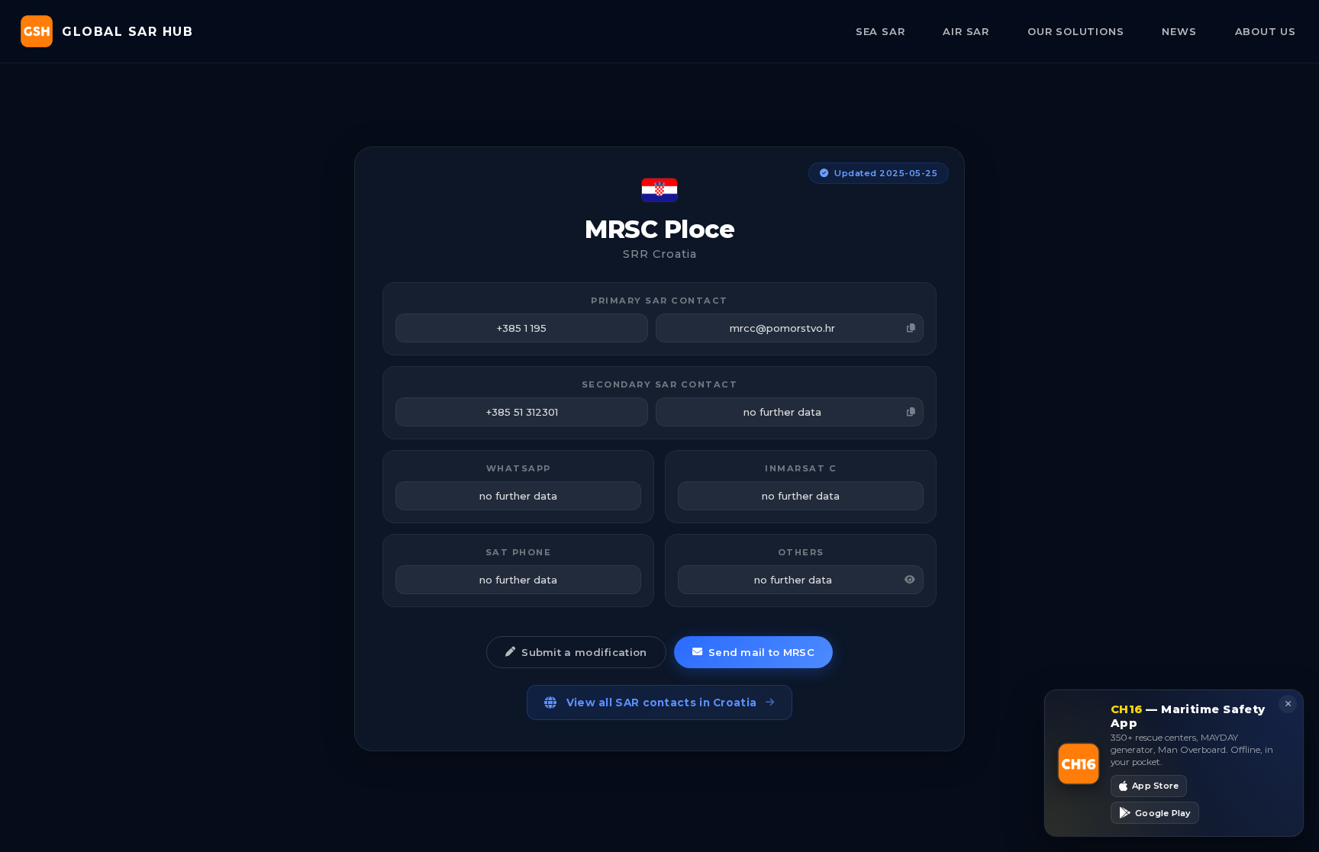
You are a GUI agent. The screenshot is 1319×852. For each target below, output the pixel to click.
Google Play (1162, 812)
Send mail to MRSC (761, 652)
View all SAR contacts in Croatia (661, 702)
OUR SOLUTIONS (1075, 31)
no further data (782, 412)
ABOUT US (1265, 31)
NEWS (1179, 31)
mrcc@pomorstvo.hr (782, 328)
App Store (1155, 785)
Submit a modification (584, 652)
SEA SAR (880, 31)
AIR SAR (966, 31)
